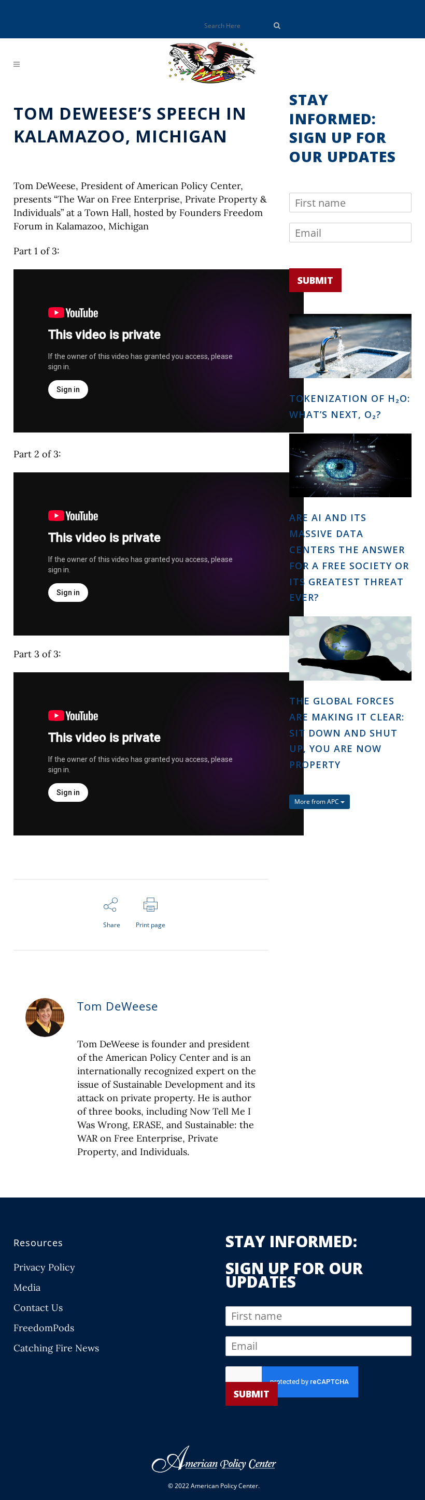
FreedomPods (43, 1328)
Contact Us (38, 1308)
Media (26, 1287)
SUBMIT (315, 280)
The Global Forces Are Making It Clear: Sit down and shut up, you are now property (346, 733)
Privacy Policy (44, 1267)
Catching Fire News (56, 1348)
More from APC (317, 801)
